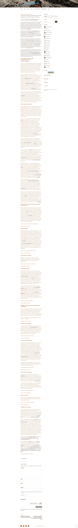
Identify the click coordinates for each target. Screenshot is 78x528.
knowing (24, 43)
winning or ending (24, 421)
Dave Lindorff (47, 34)
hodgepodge (23, 375)
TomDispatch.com (33, 19)
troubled (25, 195)
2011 (27, 211)
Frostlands (22, 445)
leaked (22, 167)
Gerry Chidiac (47, 67)
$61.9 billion (23, 293)
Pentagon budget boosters (30, 83)
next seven (36, 419)
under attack (36, 133)
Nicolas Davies (48, 40)
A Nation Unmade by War (34, 446)
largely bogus (33, 88)
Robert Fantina (47, 42)
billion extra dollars (30, 47)
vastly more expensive (36, 159)
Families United (46, 78)
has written (35, 143)
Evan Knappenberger (48, 57)
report (33, 278)
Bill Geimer (47, 61)
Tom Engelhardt (29, 14)
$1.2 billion (39, 201)
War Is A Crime (32, 3)
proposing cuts (23, 188)
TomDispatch (31, 436)
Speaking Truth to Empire (47, 75)
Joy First (47, 59)
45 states (38, 177)
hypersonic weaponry (27, 142)
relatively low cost (24, 157)
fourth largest (30, 215)
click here (36, 20)
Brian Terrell (47, 51)
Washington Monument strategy (33, 180)
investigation (23, 95)
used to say (31, 39)
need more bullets (37, 352)
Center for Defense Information (35, 52)
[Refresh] (26, 495)
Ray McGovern (46, 82)
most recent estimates (33, 327)
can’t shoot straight (38, 174)
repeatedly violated (27, 78)
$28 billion (24, 240)
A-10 (30, 149)
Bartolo (47, 28)
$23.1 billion (37, 292)
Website (22, 487)
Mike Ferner (47, 38)
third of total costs (37, 380)
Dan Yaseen (47, 53)
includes (28, 40)
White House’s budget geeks (27, 243)
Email (22, 483)
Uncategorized (24, 458)
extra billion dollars (38, 43)
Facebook (38, 441)
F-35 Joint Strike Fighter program (33, 170)
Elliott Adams (47, 63)
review (22, 120)
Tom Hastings (47, 55)
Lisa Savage (47, 36)
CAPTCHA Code (23, 499)
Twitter (30, 441)
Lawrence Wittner (48, 32)
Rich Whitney (47, 65)
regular (35, 53)
